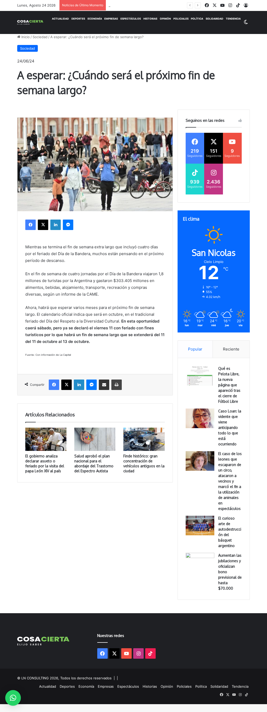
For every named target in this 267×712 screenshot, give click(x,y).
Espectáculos (130, 18)
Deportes (78, 18)
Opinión (165, 18)
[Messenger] (68, 225)
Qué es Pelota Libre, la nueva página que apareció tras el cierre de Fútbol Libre (229, 385)
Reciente (231, 349)
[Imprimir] (116, 385)
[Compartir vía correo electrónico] (104, 385)
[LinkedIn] (55, 225)
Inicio (25, 37)
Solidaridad (214, 18)
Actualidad (60, 18)
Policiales (181, 18)
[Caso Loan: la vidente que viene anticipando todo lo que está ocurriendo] (200, 418)
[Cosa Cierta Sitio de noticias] (30, 22)
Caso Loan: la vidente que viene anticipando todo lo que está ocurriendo (229, 427)
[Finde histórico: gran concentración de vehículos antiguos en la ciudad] (144, 439)
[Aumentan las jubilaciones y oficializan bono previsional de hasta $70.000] (200, 562)
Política (197, 18)
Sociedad (40, 37)
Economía (95, 18)
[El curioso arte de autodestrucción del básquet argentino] (200, 525)
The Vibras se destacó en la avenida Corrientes (147, 5)
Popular (195, 349)
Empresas (111, 18)
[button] (13, 698)
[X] (43, 225)
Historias (150, 18)
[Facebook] (30, 225)
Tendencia (233, 18)
